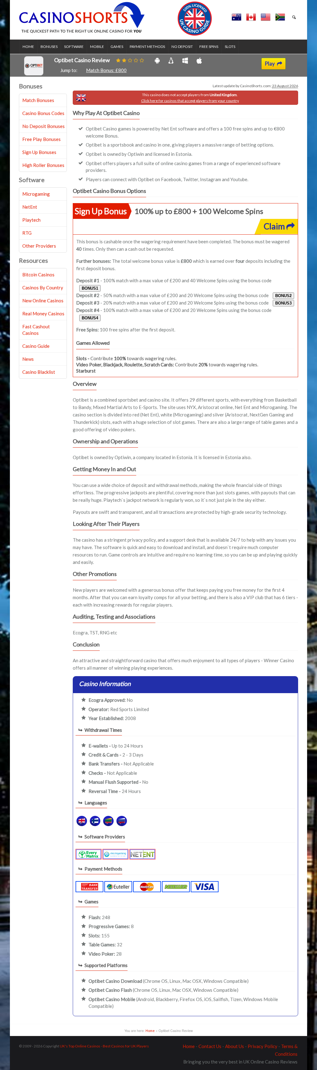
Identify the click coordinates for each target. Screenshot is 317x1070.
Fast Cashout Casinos (36, 330)
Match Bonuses (38, 100)
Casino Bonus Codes (43, 113)
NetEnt (29, 207)
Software (74, 46)
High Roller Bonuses (43, 165)
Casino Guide (36, 346)
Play (270, 64)
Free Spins (208, 46)
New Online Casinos (42, 300)
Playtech (31, 220)
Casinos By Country (42, 287)
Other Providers (39, 246)
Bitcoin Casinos (38, 274)
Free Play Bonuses (41, 139)
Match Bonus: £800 (106, 70)
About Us (234, 1046)
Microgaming (36, 194)
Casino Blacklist (38, 372)
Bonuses (49, 46)
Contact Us (209, 1046)
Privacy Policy (262, 1046)
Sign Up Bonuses (39, 152)
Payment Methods (147, 46)
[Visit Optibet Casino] (33, 73)
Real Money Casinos (43, 313)
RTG (27, 233)
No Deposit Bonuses (43, 126)
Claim (275, 226)
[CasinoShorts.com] (115, 19)
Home (28, 46)
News (28, 359)
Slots (230, 46)
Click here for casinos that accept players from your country (190, 100)
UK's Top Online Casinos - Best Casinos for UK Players (104, 1046)
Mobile (97, 46)
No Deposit (182, 46)
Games (117, 46)
